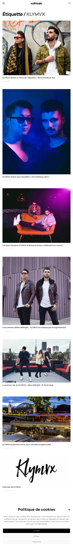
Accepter (36, 530)
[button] (69, 510)
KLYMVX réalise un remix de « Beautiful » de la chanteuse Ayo (28, 78)
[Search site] (69, 3)
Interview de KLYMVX (11, 487)
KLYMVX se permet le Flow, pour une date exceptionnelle (26, 445)
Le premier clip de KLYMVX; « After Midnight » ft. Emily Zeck (27, 385)
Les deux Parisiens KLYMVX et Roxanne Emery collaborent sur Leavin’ (32, 245)
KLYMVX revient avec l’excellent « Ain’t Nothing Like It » (26, 177)
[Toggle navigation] (3, 3)
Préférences (36, 542)
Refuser (36, 536)
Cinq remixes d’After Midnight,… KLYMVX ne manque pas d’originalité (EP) (34, 327)
